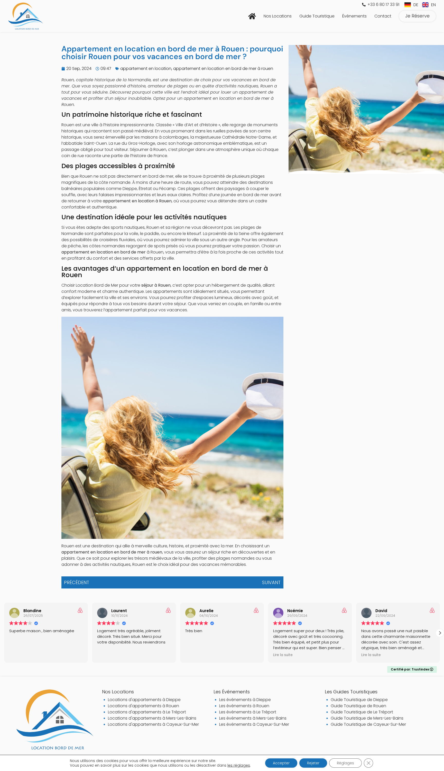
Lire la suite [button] (283, 655)
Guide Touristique (317, 16)
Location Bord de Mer (97, 285)
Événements (354, 16)
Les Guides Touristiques (351, 691)
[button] (440, 633)
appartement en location (145, 68)
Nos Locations (278, 16)
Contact (382, 16)
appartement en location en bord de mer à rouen (223, 68)
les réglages (238, 765)
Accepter (281, 763)
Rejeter (313, 763)
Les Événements (232, 691)
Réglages (345, 763)
